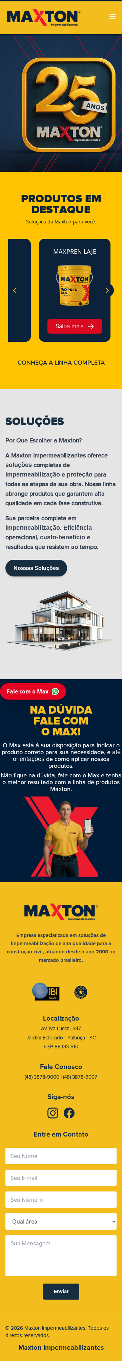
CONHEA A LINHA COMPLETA (61, 362)
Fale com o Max (27, 691)
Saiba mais (69, 326)
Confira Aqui (61, 120)
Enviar (61, 1291)
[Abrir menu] (112, 17)
